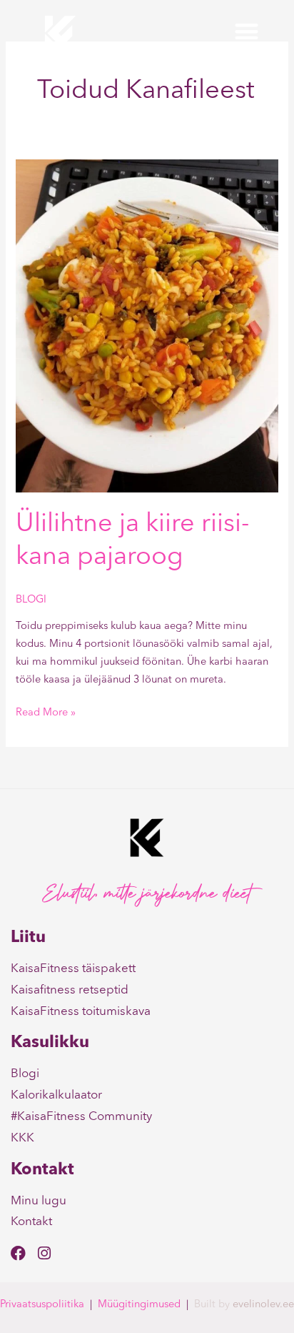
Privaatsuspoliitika (42, 1304)
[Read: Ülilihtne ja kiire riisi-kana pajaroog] (147, 325)
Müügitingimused (139, 1304)
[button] (246, 32)
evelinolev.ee (263, 1304)
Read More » (46, 711)
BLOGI (31, 600)
